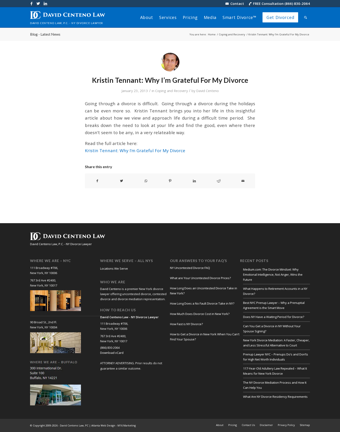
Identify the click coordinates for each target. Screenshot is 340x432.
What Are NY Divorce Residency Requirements (275, 397)
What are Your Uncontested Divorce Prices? (200, 278)
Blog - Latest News (45, 34)
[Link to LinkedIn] (45, 3)
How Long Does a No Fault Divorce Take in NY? (202, 303)
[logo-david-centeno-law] (67, 17)
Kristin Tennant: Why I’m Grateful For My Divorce (135, 150)
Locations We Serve (114, 268)
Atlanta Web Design (103, 425)
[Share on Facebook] (97, 181)
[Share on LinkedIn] (194, 181)
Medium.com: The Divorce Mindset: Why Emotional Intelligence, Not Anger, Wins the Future (273, 274)
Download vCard (112, 353)
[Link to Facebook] (31, 3)
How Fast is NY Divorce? (186, 324)
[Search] (305, 17)
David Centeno (207, 90)
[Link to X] (38, 3)
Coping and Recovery (171, 90)
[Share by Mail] (243, 181)
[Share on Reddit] (219, 181)
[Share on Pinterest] (170, 181)
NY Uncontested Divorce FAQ (190, 268)
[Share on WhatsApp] (146, 181)
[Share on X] (122, 181)
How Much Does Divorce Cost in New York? (199, 314)
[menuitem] (235, 3)
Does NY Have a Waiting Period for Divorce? (273, 317)
